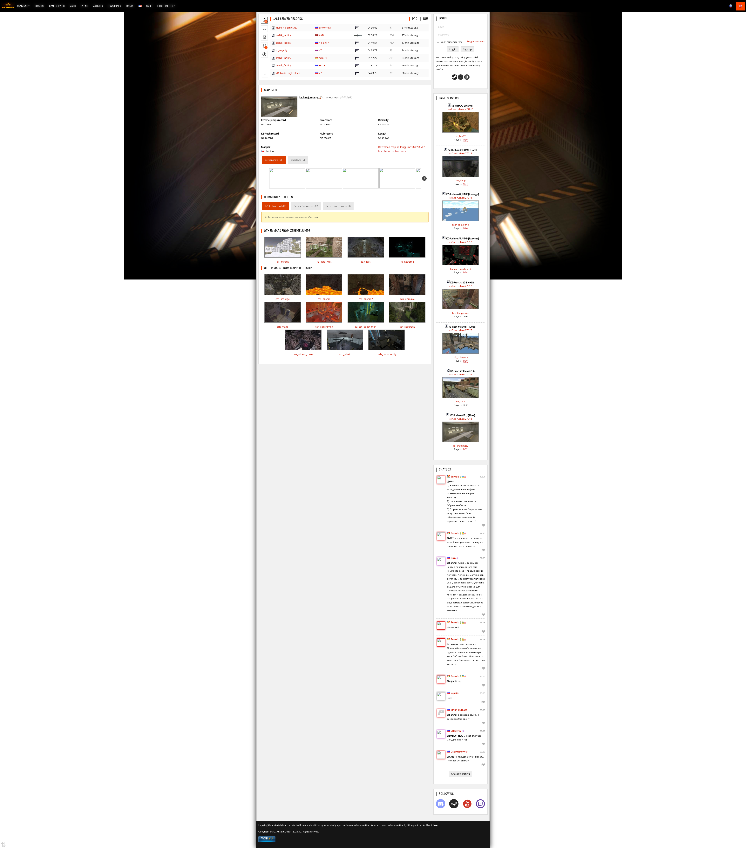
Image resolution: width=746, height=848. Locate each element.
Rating (84, 6)
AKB (321, 35)
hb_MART (461, 136)
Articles (98, 6)
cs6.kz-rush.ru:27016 (460, 374)
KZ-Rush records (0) (275, 206)
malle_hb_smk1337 (286, 27)
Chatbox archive (460, 773)
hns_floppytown (460, 313)
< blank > (324, 42)
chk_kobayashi (460, 357)
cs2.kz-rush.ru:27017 (460, 242)
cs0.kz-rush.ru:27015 (460, 153)
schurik (323, 58)
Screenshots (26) (274, 159)
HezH (322, 65)
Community (23, 6)
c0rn (453, 558)
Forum (129, 6)
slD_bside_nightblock (287, 73)
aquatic (455, 693)
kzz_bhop (460, 180)
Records (39, 6)
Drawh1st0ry (458, 751)
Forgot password (476, 41)
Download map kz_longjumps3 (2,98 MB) (401, 147)
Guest (149, 6)
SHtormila (325, 27)
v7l (320, 50)
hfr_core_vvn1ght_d (460, 269)
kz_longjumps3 (461, 445)
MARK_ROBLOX (459, 710)
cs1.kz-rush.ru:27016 (460, 197)
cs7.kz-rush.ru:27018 (460, 418)
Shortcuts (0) (298, 159)
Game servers (56, 6)
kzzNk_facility (283, 35)
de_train (460, 401)
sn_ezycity (281, 50)
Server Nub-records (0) (338, 206)
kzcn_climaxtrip (460, 224)
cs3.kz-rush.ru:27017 (460, 286)
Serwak (455, 476)
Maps (73, 6)
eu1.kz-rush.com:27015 (460, 109)
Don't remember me (451, 41)
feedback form (430, 825)
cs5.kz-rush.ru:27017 (460, 330)
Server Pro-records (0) (306, 206)
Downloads (114, 6)
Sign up (467, 49)
